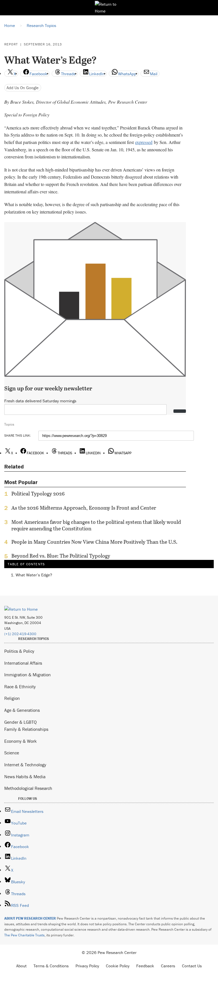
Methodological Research (28, 788)
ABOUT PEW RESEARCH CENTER (30, 918)
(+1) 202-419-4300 (20, 633)
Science (11, 753)
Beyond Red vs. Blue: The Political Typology (60, 556)
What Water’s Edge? (34, 574)
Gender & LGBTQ (20, 722)
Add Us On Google (23, 87)
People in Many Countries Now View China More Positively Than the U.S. (94, 542)
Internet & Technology (25, 764)
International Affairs (23, 663)
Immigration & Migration (27, 674)
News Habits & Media (24, 776)
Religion (12, 698)
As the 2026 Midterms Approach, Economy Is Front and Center (83, 508)
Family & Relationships (26, 729)
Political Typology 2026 (38, 493)
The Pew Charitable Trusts (24, 935)
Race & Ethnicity (20, 686)
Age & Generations (22, 710)
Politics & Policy (19, 651)
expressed (143, 142)
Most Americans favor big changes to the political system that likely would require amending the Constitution (96, 525)
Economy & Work (20, 741)
